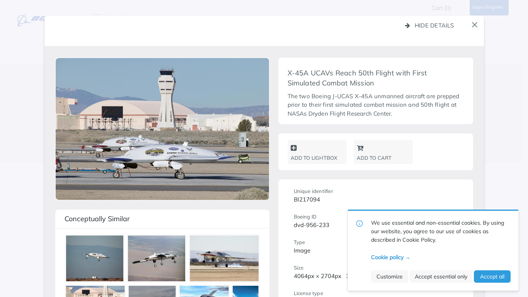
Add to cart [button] (374, 158)
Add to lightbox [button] (314, 158)
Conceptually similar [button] (97, 218)
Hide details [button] (434, 25)
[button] (474, 24)
